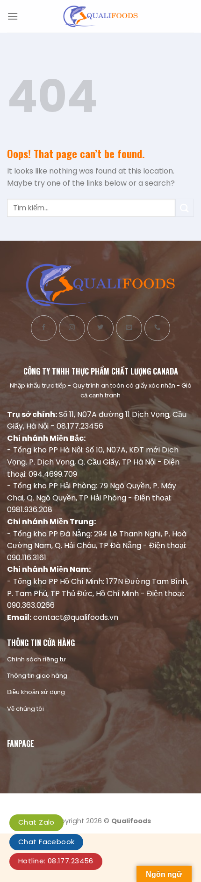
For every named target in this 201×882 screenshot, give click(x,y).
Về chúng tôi (25, 708)
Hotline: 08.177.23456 (55, 861)
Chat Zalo (36, 822)
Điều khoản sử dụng (36, 692)
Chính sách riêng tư (36, 659)
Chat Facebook (46, 842)
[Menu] (12, 16)
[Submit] (184, 208)
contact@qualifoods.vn (75, 617)
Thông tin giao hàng (37, 675)
